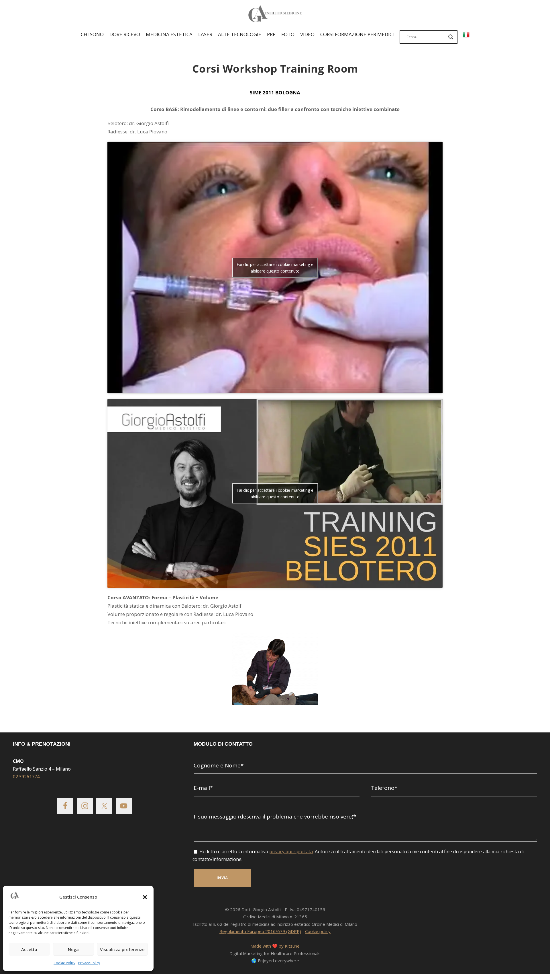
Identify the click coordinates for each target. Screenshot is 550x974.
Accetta (29, 949)
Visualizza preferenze (122, 949)
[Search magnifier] (451, 37)
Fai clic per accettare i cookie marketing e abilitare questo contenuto (275, 268)
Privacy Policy (89, 963)
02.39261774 (26, 776)
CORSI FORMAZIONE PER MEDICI (357, 34)
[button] (145, 897)
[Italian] (466, 35)
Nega (73, 949)
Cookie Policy (64, 963)
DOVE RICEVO (124, 34)
